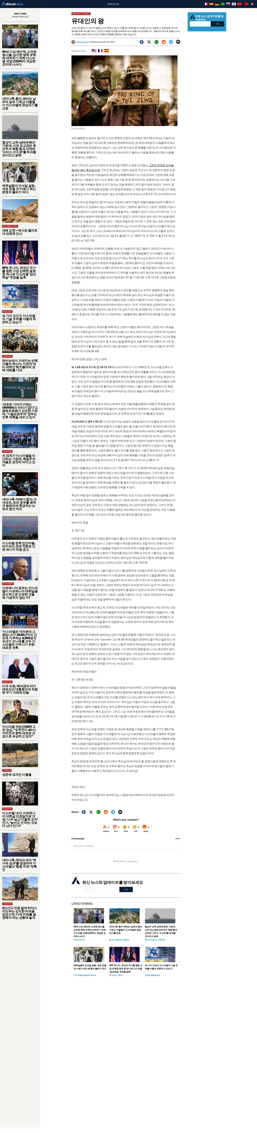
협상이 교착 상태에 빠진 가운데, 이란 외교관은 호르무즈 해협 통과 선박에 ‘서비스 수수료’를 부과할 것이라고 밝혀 (19, 148)
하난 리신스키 (79, 939)
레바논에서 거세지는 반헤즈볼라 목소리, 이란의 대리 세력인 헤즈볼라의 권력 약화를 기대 (20, 365)
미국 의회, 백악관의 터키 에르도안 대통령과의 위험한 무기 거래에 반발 (20, 689)
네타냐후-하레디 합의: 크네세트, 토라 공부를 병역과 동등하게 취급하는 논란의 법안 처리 (19, 504)
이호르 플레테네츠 (152, 975)
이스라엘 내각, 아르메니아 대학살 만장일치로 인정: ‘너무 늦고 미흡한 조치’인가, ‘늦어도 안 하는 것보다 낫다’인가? (20, 819)
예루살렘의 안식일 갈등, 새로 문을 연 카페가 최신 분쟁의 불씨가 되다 (19, 189)
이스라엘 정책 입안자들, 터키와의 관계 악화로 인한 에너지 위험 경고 (18, 546)
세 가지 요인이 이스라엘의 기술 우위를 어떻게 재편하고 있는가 (19, 319)
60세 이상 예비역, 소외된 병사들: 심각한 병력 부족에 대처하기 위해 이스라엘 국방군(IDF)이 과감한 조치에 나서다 (19, 58)
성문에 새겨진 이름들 (16, 775)
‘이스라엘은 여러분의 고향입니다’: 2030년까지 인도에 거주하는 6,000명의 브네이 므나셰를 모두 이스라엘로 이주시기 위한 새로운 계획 (19, 640)
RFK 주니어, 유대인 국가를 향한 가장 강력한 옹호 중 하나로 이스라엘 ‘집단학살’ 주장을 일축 (19, 272)
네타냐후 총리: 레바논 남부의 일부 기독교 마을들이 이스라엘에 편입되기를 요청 (20, 103)
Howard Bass (82, 42)
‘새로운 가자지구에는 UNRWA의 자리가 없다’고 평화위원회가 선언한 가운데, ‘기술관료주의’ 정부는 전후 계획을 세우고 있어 (20, 410)
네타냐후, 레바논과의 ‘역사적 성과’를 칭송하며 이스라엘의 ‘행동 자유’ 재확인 (19, 865)
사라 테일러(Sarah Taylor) (85, 975)
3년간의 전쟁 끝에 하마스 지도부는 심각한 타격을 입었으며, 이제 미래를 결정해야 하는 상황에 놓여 (19, 913)
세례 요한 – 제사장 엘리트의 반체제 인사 (19, 232)
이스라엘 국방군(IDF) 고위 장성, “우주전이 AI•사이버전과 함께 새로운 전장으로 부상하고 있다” (19, 731)
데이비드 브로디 (116, 975)
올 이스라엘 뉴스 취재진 (119, 939)
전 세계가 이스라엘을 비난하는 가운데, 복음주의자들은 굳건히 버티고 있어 (18, 460)
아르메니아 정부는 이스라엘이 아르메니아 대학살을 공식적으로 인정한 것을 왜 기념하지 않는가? (20, 592)
